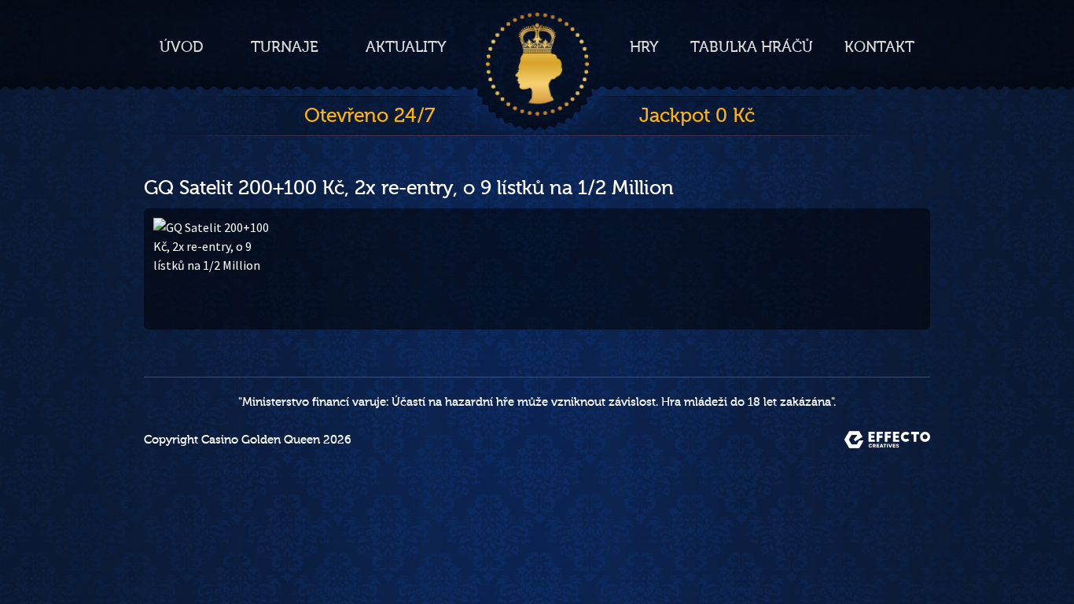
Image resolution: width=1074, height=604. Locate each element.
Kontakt (879, 47)
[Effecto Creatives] (887, 439)
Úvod (182, 47)
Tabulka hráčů (751, 47)
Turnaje (284, 47)
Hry (644, 47)
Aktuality (406, 47)
